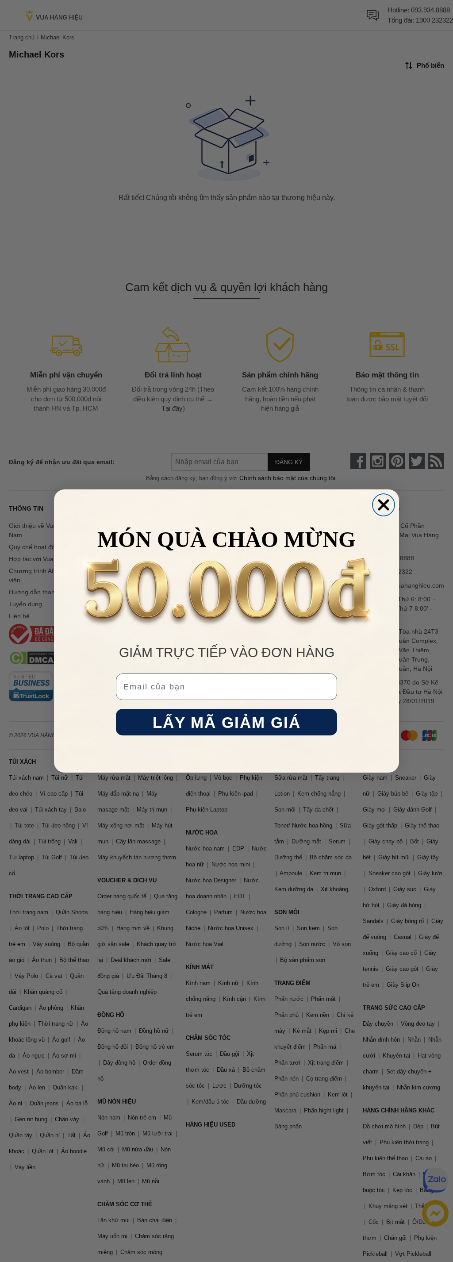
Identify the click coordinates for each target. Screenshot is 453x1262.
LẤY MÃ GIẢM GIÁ (227, 722)
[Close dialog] (383, 505)
